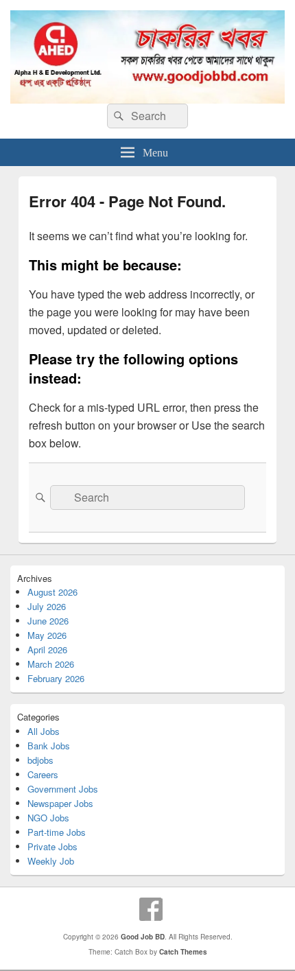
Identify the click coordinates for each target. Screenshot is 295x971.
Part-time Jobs (56, 832)
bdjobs (40, 760)
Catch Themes (183, 952)
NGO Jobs (48, 817)
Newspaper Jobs (60, 803)
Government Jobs (62, 788)
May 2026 (47, 635)
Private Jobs (52, 846)
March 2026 (50, 663)
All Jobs (43, 731)
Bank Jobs (48, 745)
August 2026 (52, 591)
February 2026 (55, 678)
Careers (42, 774)
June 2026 (48, 620)
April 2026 (47, 649)
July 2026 (46, 606)
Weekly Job (50, 860)
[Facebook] (151, 909)
